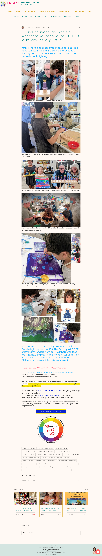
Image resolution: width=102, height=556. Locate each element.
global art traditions (63, 457)
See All (86, 489)
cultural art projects (28, 454)
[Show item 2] (75, 248)
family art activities (58, 464)
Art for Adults (68, 16)
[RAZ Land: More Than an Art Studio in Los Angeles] (51, 498)
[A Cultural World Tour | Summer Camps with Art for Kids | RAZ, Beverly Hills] (25, 498)
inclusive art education (48, 457)
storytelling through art (29, 448)
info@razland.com (51, 551)
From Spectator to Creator (30, 467)
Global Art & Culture (41, 16)
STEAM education (41, 454)
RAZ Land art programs (64, 470)
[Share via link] (34, 475)
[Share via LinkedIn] (30, 475)
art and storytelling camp (67, 467)
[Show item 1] (75, 238)
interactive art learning (29, 464)
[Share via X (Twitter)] (26, 475)
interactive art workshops (30, 470)
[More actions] (79, 27)
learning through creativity (47, 470)
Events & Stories (56, 16)
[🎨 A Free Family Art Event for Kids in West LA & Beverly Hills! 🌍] (76, 498)
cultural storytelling (61, 448)
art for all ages (40, 460)
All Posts (16, 16)
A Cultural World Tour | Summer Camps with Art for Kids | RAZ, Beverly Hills (24, 509)
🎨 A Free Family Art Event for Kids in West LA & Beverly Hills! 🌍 (76, 509)
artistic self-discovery (44, 464)
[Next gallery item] (79, 79)
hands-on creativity (28, 460)
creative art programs (29, 451)
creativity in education (55, 454)
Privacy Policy (46, 546)
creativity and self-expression (49, 467)
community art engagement (67, 460)
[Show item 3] (75, 258)
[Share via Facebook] (22, 475)
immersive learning (71, 464)
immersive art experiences (45, 451)
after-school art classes (63, 451)
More (77, 16)
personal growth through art (31, 457)
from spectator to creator (45, 448)
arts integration (51, 460)
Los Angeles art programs (71, 454)
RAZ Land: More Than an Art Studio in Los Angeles (50, 509)
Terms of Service (55, 546)
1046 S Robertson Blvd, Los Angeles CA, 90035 (51, 547)
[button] (86, 16)
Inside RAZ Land (27, 16)
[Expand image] (28, 80)
